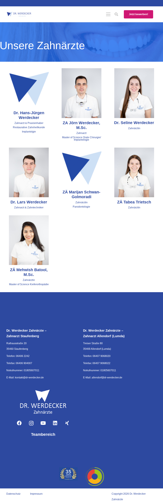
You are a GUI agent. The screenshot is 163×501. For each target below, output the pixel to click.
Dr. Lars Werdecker (29, 202)
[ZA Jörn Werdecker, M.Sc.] (81, 93)
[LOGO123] (43, 402)
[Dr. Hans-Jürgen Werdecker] (29, 88)
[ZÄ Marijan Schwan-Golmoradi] (81, 167)
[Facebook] (19, 423)
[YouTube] (43, 423)
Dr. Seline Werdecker (134, 122)
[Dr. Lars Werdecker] (29, 172)
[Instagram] (31, 423)
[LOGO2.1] (19, 14)
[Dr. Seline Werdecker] (134, 93)
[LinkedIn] (55, 423)
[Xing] (67, 423)
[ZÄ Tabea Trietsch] (134, 172)
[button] (108, 14)
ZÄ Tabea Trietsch (134, 202)
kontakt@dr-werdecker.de (29, 377)
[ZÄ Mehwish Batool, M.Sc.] (29, 240)
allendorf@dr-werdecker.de (107, 377)
